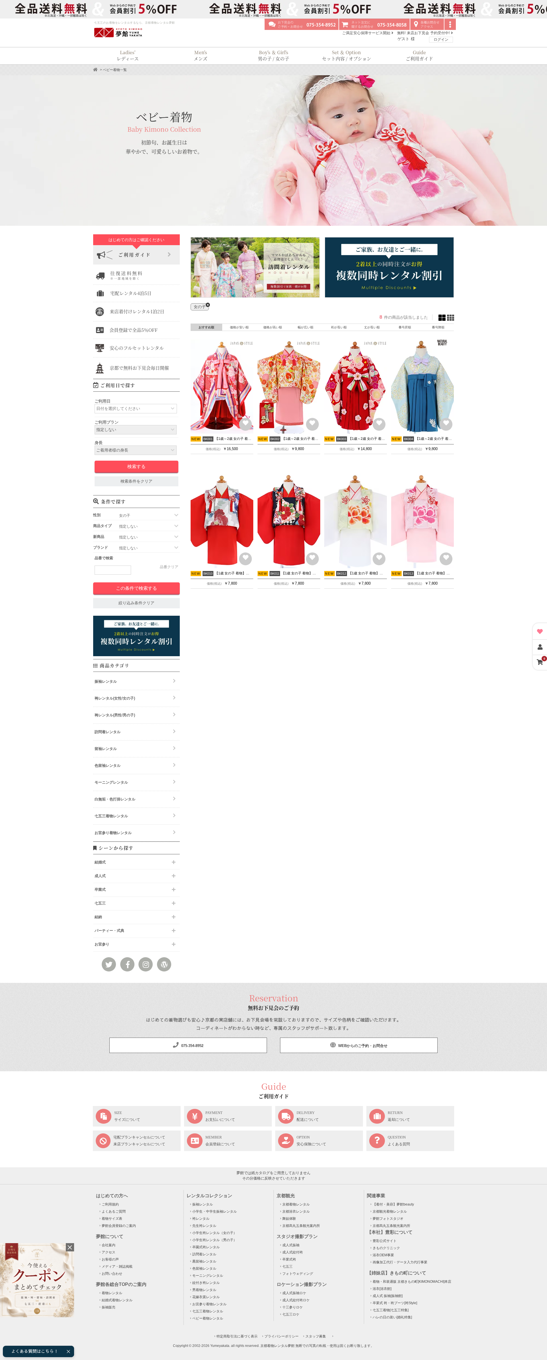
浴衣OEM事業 (383, 1255)
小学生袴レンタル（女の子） (214, 1233)
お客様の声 (110, 1259)
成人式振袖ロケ (294, 1293)
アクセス (108, 1252)
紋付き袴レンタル (206, 1283)
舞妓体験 (289, 1219)
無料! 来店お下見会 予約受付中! (424, 33)
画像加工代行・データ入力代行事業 (400, 1262)
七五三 (287, 1266)
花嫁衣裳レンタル (206, 1297)
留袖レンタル (106, 749)
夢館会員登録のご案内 (119, 1226)
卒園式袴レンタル (206, 1247)
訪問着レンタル (108, 732)
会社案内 (108, 1245)
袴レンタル (200, 1219)
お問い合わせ (112, 1274)
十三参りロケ (292, 1307)
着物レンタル (112, 1293)
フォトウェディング (297, 1274)
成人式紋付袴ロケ (296, 1300)
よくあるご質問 (114, 1211)
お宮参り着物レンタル (113, 833)
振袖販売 (108, 1307)
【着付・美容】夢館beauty (393, 1204)
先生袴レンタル (204, 1226)
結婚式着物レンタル (117, 1300)
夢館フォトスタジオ (388, 1219)
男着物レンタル (204, 1290)
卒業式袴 (289, 1259)
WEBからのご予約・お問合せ (362, 1046)
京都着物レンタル (296, 1204)
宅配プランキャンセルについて (139, 1137)
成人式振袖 (290, 1245)
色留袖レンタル (108, 765)
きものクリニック (386, 1248)
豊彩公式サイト (385, 1241)
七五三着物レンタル (111, 816)
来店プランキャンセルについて (139, 1144)
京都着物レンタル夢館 (277, 1346)
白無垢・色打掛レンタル (115, 799)
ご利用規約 (110, 1204)
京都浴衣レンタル (296, 1211)
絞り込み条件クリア (136, 603)
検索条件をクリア (136, 481)
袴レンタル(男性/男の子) (115, 715)
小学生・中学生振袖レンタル (214, 1211)
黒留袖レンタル (204, 1261)
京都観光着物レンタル (390, 1211)
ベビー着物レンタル (207, 1318)
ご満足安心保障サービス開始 (366, 33)
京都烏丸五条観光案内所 (301, 1226)
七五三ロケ (290, 1314)
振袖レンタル (106, 681)
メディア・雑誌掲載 (117, 1266)
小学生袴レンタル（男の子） (214, 1240)
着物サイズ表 (112, 1219)
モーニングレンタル (111, 782)
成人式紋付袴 (292, 1252)
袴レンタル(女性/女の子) (115, 698)
